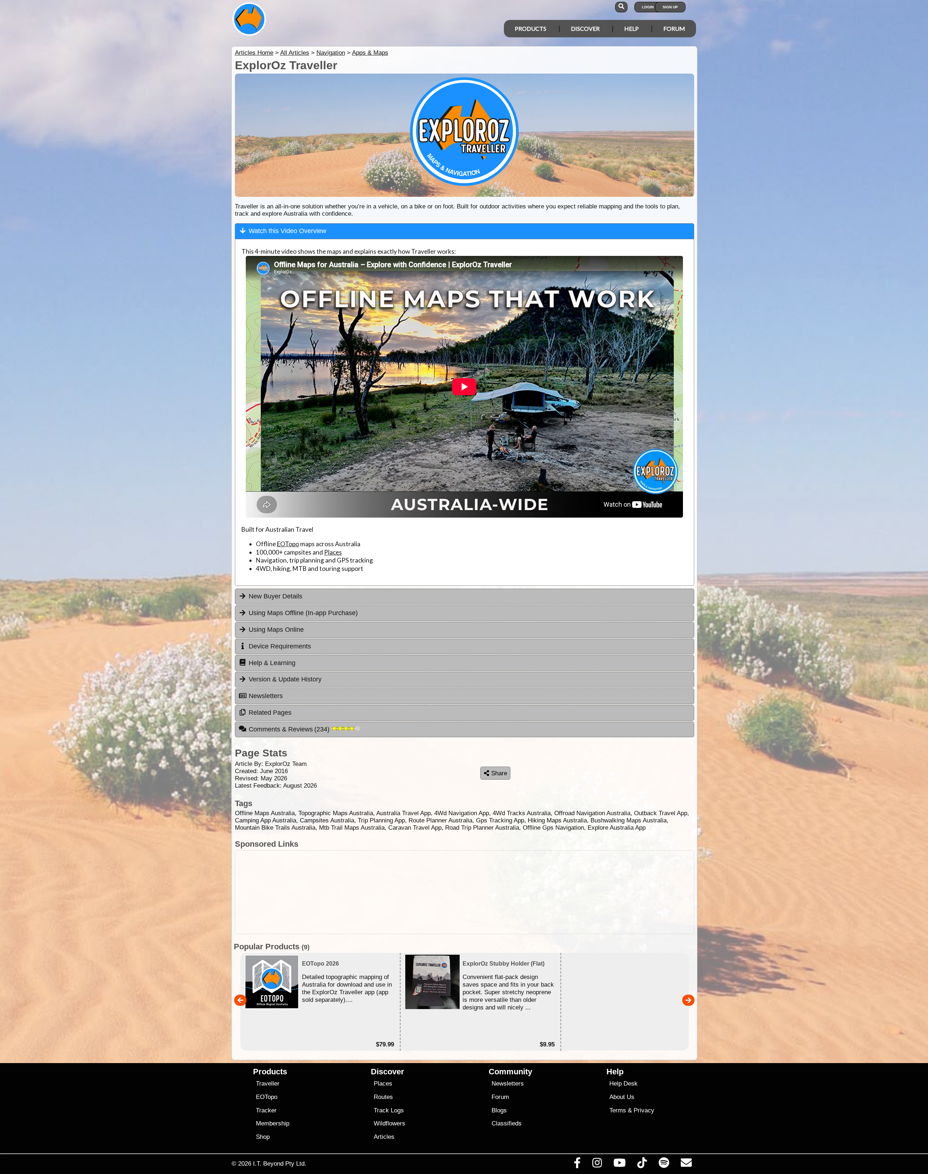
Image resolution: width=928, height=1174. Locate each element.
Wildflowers (389, 1123)
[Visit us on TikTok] (642, 1164)
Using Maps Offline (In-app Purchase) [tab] (303, 613)
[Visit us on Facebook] (577, 1164)
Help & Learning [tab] (272, 663)
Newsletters (508, 1083)
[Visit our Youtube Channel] (620, 1164)
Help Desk (623, 1083)
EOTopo (288, 544)
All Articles (294, 52)
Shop (263, 1136)
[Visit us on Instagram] (596, 1164)
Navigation (330, 52)
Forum (674, 28)
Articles (384, 1136)
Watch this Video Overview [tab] (287, 231)
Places (333, 552)
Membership (272, 1123)
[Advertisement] (470, 892)
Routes (383, 1097)
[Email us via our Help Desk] (686, 1164)
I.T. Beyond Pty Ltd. (279, 1163)
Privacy (644, 1110)
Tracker (266, 1110)
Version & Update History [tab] (285, 679)
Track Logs (389, 1110)
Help (631, 28)
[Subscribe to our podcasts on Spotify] (664, 1164)
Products (530, 28)
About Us (621, 1097)
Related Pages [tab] (270, 712)
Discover (585, 28)
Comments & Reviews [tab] (290, 729)
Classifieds (507, 1123)
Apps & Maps (370, 52)
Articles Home (254, 52)
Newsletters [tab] (266, 696)
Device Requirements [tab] (280, 646)
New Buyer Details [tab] (275, 596)
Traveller (267, 1083)
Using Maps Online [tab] (276, 629)
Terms (617, 1110)
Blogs (499, 1110)
